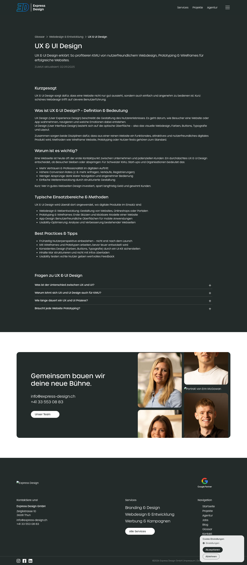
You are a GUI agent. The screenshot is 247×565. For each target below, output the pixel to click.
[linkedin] (30, 561)
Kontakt (207, 533)
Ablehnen (211, 556)
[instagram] (18, 561)
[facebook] (24, 561)
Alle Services (137, 531)
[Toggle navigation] (227, 7)
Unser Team (42, 414)
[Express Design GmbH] (33, 7)
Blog (205, 524)
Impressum (189, 560)
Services (182, 7)
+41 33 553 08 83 (47, 402)
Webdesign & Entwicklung (66, 36)
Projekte (198, 7)
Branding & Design (142, 507)
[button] (222, 543)
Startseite (208, 506)
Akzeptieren (213, 549)
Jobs (205, 520)
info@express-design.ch (53, 396)
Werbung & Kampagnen (147, 521)
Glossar (40, 36)
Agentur (212, 7)
